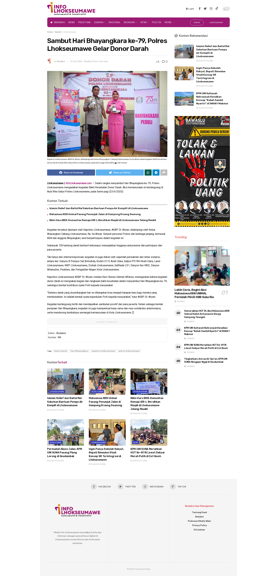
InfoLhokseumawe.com (79, 183)
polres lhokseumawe (129, 351)
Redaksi (61, 61)
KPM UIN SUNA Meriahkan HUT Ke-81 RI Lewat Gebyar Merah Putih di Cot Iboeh (147, 452)
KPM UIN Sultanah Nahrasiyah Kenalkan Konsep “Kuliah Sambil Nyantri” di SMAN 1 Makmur (207, 331)
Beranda (59, 22)
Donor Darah (60, 351)
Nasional (114, 22)
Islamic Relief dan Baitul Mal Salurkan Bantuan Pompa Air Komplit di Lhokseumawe (98, 208)
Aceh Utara (97, 391)
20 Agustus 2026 (139, 460)
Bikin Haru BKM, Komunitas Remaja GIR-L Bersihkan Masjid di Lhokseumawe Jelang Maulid (102, 220)
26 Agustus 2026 (56, 410)
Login (191, 8)
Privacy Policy (199, 525)
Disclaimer (199, 529)
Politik (156, 22)
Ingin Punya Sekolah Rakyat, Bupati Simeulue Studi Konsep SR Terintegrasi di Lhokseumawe (210, 75)
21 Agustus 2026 (98, 464)
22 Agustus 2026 (56, 460)
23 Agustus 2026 (98, 410)
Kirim (197, 22)
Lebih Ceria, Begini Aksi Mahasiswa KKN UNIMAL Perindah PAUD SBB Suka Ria (194, 293)
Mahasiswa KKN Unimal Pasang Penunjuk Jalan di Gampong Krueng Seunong (95, 214)
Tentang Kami (199, 512)
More (168, 22)
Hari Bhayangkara (79, 351)
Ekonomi (129, 22)
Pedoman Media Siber (199, 521)
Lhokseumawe (69, 32)
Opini (143, 22)
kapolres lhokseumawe (103, 351)
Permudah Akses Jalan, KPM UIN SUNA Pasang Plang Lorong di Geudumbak (64, 452)
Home (50, 32)
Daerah (99, 22)
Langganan (216, 22)
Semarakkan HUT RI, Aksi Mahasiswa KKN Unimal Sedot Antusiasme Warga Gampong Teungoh (206, 314)
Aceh (135, 442)
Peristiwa (84, 22)
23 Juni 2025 (76, 61)
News (71, 22)
